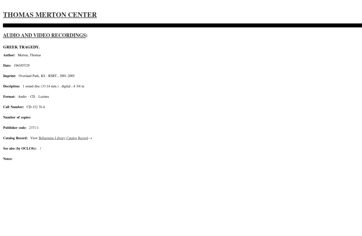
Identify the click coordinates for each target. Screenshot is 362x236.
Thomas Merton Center (50, 14)
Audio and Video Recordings (44, 35)
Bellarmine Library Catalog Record (63, 138)
